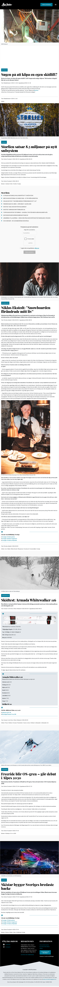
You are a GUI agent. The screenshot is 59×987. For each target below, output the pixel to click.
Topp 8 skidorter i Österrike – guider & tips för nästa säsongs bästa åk (25, 212)
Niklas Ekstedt (14, 548)
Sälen (14, 932)
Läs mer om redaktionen (27, 954)
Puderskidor (20, 722)
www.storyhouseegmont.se (49, 979)
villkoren (36, 248)
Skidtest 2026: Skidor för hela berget (15, 206)
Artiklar (2, 101)
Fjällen (9, 548)
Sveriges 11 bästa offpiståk (9, 540)
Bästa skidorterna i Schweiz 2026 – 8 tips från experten (20, 198)
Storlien (15, 183)
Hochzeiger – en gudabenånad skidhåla (16, 220)
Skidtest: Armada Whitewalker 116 (14, 209)
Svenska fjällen (33, 548)
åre (6, 548)
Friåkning (7, 833)
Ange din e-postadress (29, 229)
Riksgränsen (20, 548)
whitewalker (38, 722)
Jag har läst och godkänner (30, 248)
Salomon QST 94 (6, 712)
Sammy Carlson (27, 722)
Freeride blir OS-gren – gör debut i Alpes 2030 (17, 204)
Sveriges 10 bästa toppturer (9, 538)
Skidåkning (18, 932)
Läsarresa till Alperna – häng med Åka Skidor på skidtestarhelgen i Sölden (26, 218)
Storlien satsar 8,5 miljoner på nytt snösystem (18, 195)
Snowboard (26, 548)
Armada (14, 722)
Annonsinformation (44, 944)
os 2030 (14, 833)
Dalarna (7, 932)
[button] (46, 4)
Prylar (6, 722)
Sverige (19, 183)
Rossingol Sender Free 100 (9, 714)
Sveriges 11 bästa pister (8, 536)
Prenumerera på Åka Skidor (45, 952)
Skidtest (10, 722)
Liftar (11, 183)
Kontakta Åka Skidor (45, 946)
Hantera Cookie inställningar (47, 956)
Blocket (36, 90)
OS (11, 833)
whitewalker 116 (44, 722)
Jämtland (7, 183)
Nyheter (3, 183)
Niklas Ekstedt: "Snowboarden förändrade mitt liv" (20, 201)
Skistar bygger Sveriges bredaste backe (15, 215)
